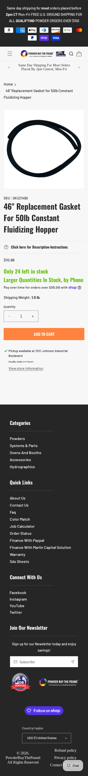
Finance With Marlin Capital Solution (40, 547)
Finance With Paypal (27, 540)
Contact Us (19, 505)
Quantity (9, 307)
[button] (9, 53)
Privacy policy (65, 758)
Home (8, 84)
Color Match (20, 519)
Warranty (17, 554)
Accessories (20, 459)
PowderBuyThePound (23, 758)
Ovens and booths (25, 452)
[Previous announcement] (9, 67)
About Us (17, 498)
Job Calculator (22, 526)
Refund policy (66, 750)
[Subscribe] (72, 661)
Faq (13, 512)
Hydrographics (22, 466)
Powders (17, 438)
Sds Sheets (19, 561)
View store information (26, 368)
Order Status (21, 533)
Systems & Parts (24, 445)
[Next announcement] (79, 67)
